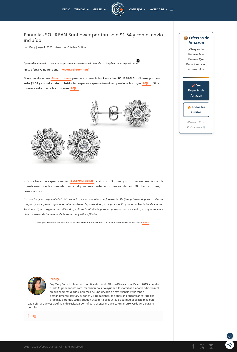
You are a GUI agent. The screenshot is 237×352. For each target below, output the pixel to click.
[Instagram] (34, 316)
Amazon (60, 47)
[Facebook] (28, 316)
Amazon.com (61, 78)
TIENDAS (80, 9)
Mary (32, 47)
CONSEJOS (135, 9)
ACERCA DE (157, 9)
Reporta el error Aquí (75, 69)
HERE (146, 222)
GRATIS (98, 9)
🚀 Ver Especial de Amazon (196, 90)
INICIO (66, 9)
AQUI (146, 83)
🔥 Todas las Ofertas (196, 110)
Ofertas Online (76, 47)
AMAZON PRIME (82, 181)
